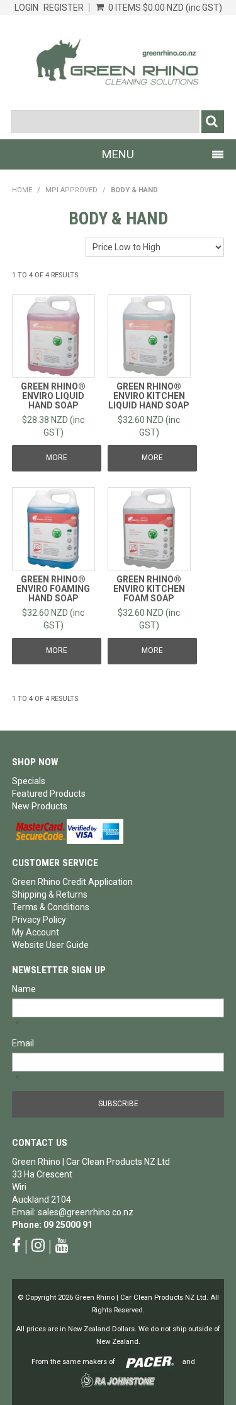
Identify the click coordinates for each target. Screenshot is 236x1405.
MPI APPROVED (71, 190)
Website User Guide (50, 945)
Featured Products (49, 794)
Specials (28, 781)
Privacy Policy (39, 920)
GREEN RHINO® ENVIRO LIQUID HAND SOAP (53, 396)
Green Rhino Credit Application (72, 882)
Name (24, 989)
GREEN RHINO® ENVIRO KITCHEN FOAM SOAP (149, 589)
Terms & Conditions (50, 907)
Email (23, 1043)
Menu (118, 154)
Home (22, 190)
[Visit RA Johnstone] (118, 1381)
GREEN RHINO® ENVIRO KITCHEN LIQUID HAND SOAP (148, 396)
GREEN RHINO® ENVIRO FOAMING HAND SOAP (53, 589)
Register (63, 8)
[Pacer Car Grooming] (150, 1362)
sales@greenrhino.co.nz (85, 1212)
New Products (39, 806)
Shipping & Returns (49, 894)
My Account (35, 932)
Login (26, 8)
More (56, 457)
